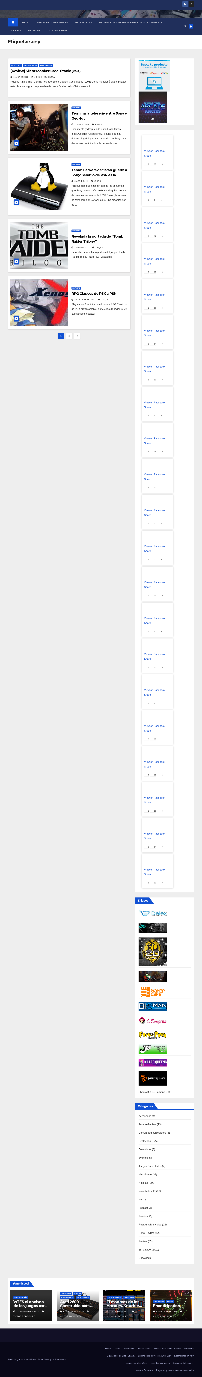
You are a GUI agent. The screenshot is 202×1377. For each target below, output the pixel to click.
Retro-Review (46, 65)
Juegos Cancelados (150, 1166)
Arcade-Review (147, 1124)
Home (108, 1348)
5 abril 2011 (81, 181)
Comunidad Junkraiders (152, 1132)
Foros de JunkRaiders (52, 22)
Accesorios (145, 1116)
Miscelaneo (145, 1174)
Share (147, 155)
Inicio (26, 22)
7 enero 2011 (82, 247)
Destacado (16, 65)
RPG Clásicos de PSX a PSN (93, 293)
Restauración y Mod (150, 1224)
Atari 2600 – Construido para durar (75, 1305)
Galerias (34, 30)
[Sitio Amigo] (153, 992)
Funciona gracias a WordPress (22, 1359)
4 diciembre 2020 (120, 1311)
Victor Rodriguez (45, 77)
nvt (140, 1199)
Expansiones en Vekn (184, 1356)
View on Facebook (154, 151)
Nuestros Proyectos (144, 1370)
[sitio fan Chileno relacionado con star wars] (153, 951)
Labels (16, 30)
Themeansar (60, 1359)
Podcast (143, 1208)
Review (143, 1241)
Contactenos (58, 30)
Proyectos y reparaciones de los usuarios (130, 22)
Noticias (76, 108)
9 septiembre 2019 (167, 1311)
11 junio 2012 (21, 77)
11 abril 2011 (82, 124)
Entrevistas (83, 22)
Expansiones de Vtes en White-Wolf (154, 1356)
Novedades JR (30, 65)
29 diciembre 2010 (85, 300)
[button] (185, 26)
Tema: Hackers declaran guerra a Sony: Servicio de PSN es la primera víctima (99, 175)
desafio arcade (144, 1348)
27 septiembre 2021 (28, 1311)
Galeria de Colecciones (183, 1363)
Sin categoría (146, 1249)
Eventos (143, 1157)
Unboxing (144, 1258)
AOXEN (98, 124)
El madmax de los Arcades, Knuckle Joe (123, 1305)
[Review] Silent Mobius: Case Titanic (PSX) (45, 71)
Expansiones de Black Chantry (121, 1356)
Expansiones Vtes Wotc (136, 1363)
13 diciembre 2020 (73, 1311)
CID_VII (99, 247)
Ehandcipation (166, 1305)
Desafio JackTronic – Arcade (167, 1348)
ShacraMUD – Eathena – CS (155, 1092)
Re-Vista (144, 1216)
